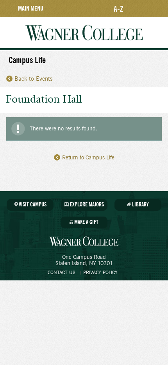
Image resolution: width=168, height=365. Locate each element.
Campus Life (27, 60)
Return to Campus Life (88, 158)
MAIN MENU (30, 8)
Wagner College (84, 33)
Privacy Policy (100, 272)
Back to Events (33, 79)
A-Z (118, 9)
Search (157, 8)
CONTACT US (61, 272)
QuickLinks (138, 8)
